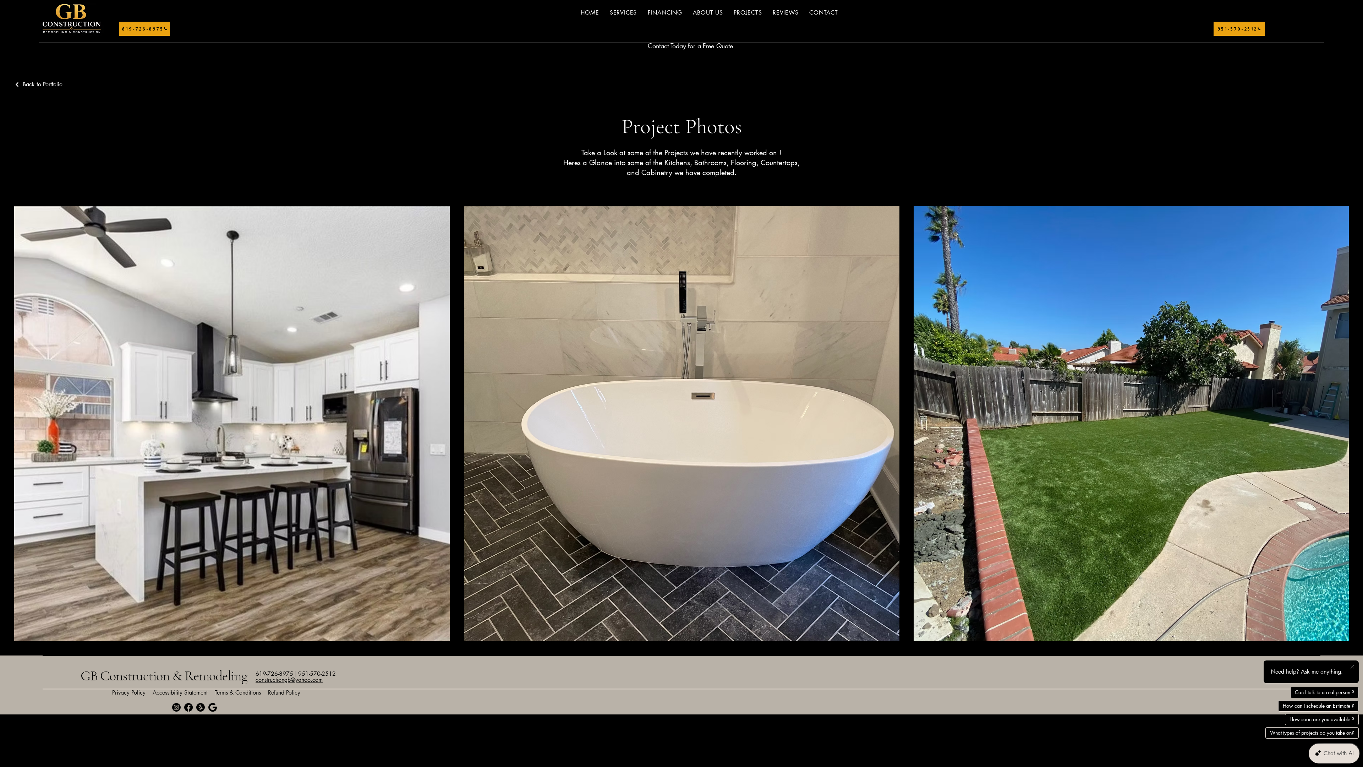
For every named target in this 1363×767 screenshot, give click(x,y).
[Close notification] (1352, 667)
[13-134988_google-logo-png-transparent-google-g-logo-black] (212, 707)
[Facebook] (188, 707)
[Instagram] (176, 707)
